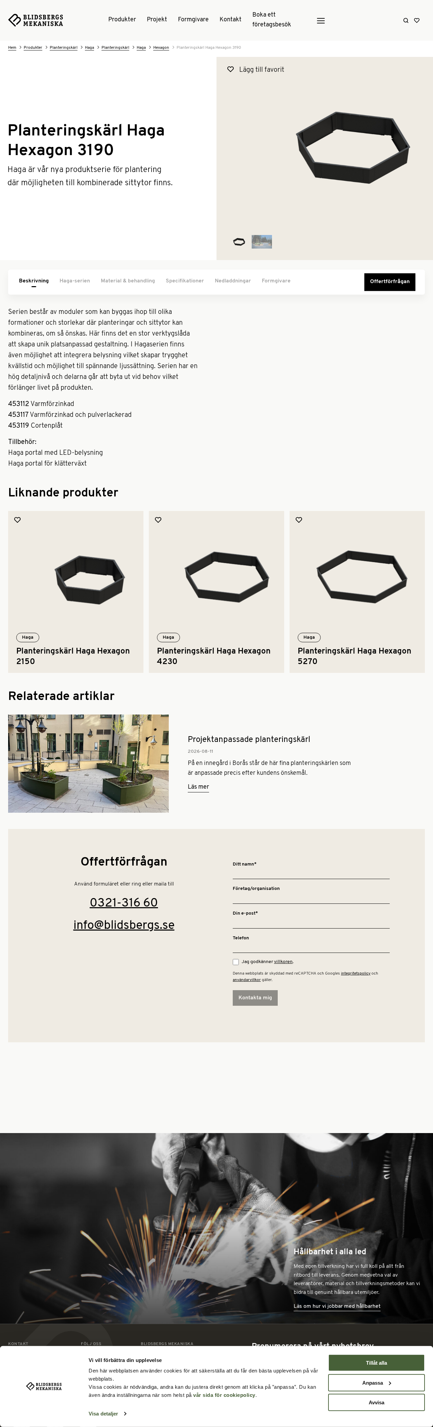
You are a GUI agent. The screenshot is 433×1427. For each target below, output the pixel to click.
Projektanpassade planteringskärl (249, 740)
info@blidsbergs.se (124, 926)
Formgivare (193, 20)
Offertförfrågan (390, 281)
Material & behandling (128, 281)
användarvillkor (247, 980)
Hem (12, 48)
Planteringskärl (63, 48)
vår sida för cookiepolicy (224, 1395)
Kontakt (231, 20)
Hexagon (161, 48)
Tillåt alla (376, 1363)
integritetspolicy (355, 974)
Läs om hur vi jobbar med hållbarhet (337, 1306)
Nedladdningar (233, 281)
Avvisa (376, 1402)
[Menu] (321, 20)
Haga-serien (75, 281)
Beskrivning (34, 281)
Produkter (122, 20)
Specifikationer (185, 281)
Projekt (157, 20)
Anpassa (372, 1382)
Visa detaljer (103, 1414)
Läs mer (198, 787)
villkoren (283, 961)
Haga (89, 48)
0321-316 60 (124, 903)
